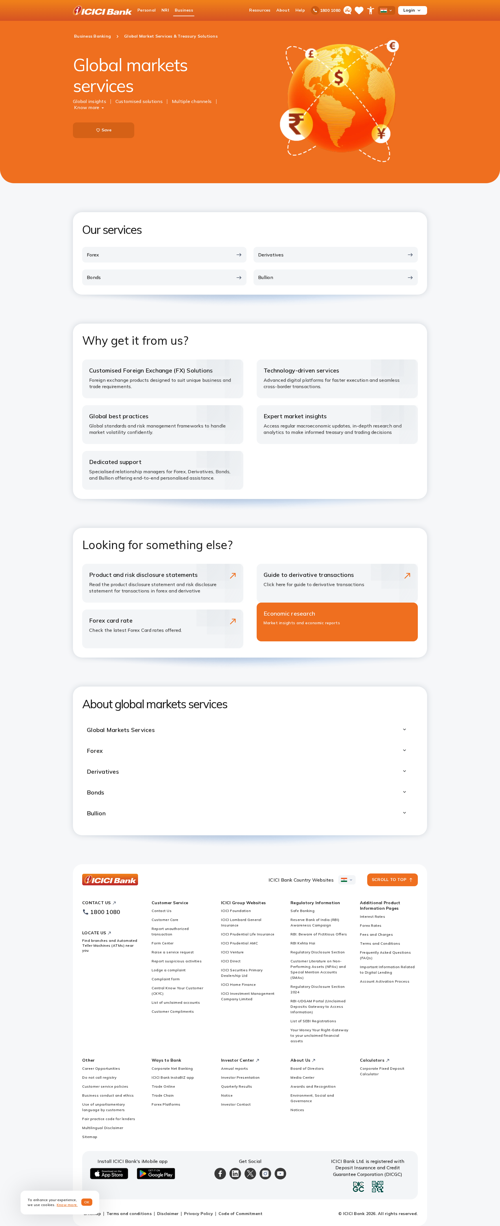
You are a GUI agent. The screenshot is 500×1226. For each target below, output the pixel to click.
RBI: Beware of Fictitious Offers (319, 934)
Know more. (67, 1205)
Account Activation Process (384, 981)
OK (87, 1202)
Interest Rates (372, 916)
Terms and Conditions (380, 943)
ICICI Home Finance (238, 984)
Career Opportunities (101, 1068)
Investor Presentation (240, 1077)
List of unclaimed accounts (176, 1002)
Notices (297, 1110)
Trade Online (163, 1086)
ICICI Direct (230, 961)
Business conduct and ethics (108, 1095)
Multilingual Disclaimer (102, 1128)
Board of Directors (307, 1068)
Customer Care (165, 919)
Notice (227, 1095)
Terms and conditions (129, 1213)
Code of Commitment (240, 1213)
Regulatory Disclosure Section (318, 952)
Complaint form (166, 979)
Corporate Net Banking (172, 1068)
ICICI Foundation (236, 911)
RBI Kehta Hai (303, 943)
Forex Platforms (166, 1104)
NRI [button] (165, 10)
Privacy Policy (198, 1213)
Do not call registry (99, 1077)
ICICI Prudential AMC (239, 943)
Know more (86, 107)
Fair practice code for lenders (108, 1119)
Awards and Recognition (313, 1086)
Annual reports (234, 1068)
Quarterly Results (236, 1086)
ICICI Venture (232, 952)
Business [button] (184, 10)
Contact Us (162, 911)
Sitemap (90, 1137)
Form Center (163, 943)
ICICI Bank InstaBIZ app (173, 1077)
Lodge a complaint (169, 970)
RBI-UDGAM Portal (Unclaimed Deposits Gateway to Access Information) (318, 1006)
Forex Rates (371, 925)
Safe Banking (303, 911)
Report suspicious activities (177, 961)
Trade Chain (163, 1095)
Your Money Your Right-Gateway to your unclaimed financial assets (319, 1035)
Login (409, 10)
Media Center (302, 1077)
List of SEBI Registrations (313, 1021)
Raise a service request (173, 952)
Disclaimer (168, 1213)
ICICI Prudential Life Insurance (248, 934)
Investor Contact (236, 1104)
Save (107, 130)
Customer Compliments (173, 1011)
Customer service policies (105, 1086)
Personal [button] (146, 10)
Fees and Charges (376, 934)
